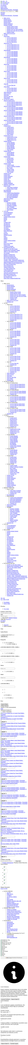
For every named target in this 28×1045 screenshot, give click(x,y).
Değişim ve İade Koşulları (13, 917)
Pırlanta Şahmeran (8, 23)
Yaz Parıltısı (7, 253)
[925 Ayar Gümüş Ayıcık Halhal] (13, 811)
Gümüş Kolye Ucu (8, 135)
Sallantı (5, 237)
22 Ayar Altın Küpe (11, 68)
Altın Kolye (7, 36)
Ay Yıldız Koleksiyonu (9, 268)
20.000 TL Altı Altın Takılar (11, 249)
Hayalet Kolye (10, 128)
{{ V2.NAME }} (10, 662)
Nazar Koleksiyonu (8, 265)
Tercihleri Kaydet (14, 1043)
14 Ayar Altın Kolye (12, 37)
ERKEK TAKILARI (9, 184)
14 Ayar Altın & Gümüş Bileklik (15, 107)
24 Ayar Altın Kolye (12, 42)
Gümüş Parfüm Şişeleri (9, 216)
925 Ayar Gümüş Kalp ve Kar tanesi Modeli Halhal (13, 853)
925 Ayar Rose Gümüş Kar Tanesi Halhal (11, 776)
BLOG (8, 931)
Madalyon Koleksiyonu (9, 256)
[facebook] (5, 868)
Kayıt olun (18, 861)
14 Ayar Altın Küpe (11, 65)
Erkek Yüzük (7, 186)
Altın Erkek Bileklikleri (12, 194)
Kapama (6, 233)
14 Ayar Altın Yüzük (12, 72)
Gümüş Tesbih (13, 515)
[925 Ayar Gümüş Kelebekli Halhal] (14, 788)
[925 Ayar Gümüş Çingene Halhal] (13, 734)
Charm (5, 232)
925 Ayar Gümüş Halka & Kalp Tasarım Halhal (12, 728)
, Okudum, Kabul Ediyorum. (14, 862)
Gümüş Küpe (7, 156)
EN (8, 2)
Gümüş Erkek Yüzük (12, 188)
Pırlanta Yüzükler (8, 25)
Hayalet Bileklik (11, 144)
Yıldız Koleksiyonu (8, 270)
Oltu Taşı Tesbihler (11, 204)
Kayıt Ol (8, 619)
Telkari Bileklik (10, 146)
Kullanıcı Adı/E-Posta (6, 611)
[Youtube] (5, 881)
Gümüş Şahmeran (8, 176)
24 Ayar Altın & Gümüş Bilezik (14, 114)
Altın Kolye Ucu (8, 43)
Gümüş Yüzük (7, 163)
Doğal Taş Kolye (14, 425)
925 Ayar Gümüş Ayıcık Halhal (8, 813)
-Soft (7, 957)
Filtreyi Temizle (4, 705)
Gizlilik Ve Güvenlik (12, 919)
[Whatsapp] (5, 884)
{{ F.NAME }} (9, 698)
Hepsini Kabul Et (15, 999)
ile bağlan (3, 620)
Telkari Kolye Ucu (11, 138)
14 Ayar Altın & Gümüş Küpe (14, 119)
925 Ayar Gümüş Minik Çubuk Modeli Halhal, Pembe (14, 746)
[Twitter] (5, 872)
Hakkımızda (10, 922)
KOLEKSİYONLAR (9, 247)
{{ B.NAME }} (10, 671)
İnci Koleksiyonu (8, 277)
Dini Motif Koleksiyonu (10, 274)
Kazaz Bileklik (10, 145)
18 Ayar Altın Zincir (12, 91)
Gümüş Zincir (7, 180)
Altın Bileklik (7, 50)
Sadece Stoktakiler (7, 711)
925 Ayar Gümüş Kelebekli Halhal (9, 790)
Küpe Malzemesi (8, 230)
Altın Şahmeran (7, 92)
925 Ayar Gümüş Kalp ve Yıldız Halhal (10, 806)
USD (3, 4)
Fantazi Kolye (10, 133)
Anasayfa (6, 625)
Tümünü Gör (13, 299)
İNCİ (8, 898)
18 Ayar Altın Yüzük (12, 74)
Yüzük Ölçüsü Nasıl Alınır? (14, 910)
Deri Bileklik (13, 444)
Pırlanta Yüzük (10, 32)
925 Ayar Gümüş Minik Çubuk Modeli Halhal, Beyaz (14, 756)
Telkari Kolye (10, 130)
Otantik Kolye (10, 131)
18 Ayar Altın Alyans (12, 81)
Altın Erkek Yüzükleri (12, 187)
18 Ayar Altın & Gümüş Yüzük (14, 121)
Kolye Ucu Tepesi (8, 243)
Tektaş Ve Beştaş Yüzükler (13, 166)
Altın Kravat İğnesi (8, 198)
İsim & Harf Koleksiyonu (10, 257)
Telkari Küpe (10, 160)
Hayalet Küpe (10, 159)
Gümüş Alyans (7, 173)
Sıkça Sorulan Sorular (12, 929)
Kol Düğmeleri (7, 190)
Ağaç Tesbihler (10, 207)
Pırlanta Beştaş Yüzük (12, 28)
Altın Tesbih (13, 517)
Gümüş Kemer (7, 181)
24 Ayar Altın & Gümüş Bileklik (15, 109)
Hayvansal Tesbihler (12, 208)
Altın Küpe (6, 64)
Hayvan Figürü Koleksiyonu (11, 258)
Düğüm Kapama (8, 235)
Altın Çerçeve (7, 93)
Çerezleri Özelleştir (5, 999)
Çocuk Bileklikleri (8, 212)
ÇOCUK (6, 211)
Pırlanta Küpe (7, 22)
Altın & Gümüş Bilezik (9, 110)
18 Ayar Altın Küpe (11, 67)
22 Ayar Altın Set (11, 85)
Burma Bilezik (10, 153)
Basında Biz (10, 924)
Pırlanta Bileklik (8, 21)
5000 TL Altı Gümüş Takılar (11, 251)
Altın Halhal (7, 98)
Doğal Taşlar (7, 244)
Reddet (17, 993)
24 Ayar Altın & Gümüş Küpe (14, 117)
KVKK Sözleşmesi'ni (7, 862)
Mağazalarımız (4, 8)
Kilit (5, 221)
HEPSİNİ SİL (4, 636)
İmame (5, 219)
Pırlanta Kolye (7, 19)
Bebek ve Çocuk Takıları (13, 906)
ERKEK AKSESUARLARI (14, 901)
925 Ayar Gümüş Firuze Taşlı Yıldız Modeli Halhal (13, 823)
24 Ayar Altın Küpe (11, 70)
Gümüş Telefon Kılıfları (9, 240)
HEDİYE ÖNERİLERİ (13, 903)
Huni (5, 236)
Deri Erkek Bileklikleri (12, 195)
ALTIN (5, 35)
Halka (5, 242)
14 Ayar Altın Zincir (12, 88)
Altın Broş (6, 95)
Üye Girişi (6, 609)
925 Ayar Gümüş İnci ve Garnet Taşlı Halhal (12, 718)
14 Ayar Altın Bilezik (12, 58)
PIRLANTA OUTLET (9, 33)
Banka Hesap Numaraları (13, 913)
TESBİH (6, 201)
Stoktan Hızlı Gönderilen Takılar (12, 250)
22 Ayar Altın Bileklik (12, 54)
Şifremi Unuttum (13, 617)
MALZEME (7, 215)
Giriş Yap (3, 619)
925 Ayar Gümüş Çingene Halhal (9, 736)
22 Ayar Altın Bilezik (12, 61)
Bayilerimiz (10, 926)
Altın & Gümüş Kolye (9, 100)
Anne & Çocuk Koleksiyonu (11, 272)
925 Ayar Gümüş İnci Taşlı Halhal (9, 797)
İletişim (8, 927)
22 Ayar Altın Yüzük (12, 75)
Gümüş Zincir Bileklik (15, 446)
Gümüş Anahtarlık (8, 183)
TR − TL (5, 1)
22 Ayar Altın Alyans (12, 82)
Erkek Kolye (7, 200)
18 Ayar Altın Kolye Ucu (13, 46)
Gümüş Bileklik (8, 141)
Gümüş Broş (7, 174)
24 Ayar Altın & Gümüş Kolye (14, 105)
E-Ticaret (10, 957)
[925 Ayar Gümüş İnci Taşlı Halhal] (13, 795)
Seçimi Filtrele (4, 704)
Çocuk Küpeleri (8, 214)
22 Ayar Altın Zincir (12, 89)
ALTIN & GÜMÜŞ (9, 99)
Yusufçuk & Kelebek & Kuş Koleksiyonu (14, 261)
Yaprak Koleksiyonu (9, 267)
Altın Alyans (7, 78)
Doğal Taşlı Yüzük (14, 472)
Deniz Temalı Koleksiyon (10, 275)
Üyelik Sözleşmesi (11, 915)
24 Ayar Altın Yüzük (12, 77)
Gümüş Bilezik (7, 151)
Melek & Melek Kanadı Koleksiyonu (13, 263)
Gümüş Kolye (7, 126)
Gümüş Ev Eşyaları (8, 246)
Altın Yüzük (7, 71)
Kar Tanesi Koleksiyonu (10, 264)
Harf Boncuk (7, 225)
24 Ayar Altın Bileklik (12, 56)
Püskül (5, 218)
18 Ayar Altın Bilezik (12, 60)
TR (4, 2)
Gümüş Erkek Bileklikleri (13, 193)
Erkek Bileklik (7, 191)
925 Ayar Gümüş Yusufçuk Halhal (9, 783)
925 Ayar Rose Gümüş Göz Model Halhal (11, 766)
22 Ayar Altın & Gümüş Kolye (14, 103)
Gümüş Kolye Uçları (12, 137)
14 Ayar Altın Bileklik (12, 51)
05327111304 (4, 888)
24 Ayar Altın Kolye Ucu (13, 49)
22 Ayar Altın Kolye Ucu (13, 47)
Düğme (5, 239)
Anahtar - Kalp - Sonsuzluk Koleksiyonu (14, 260)
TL (1, 4)
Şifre (2, 614)
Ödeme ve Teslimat (11, 909)
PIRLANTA (7, 18)
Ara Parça (6, 228)
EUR (6, 4)
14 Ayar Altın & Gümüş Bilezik (14, 112)
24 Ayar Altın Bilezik (12, 63)
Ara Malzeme (7, 226)
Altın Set (6, 84)
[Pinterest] (5, 878)
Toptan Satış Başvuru (12, 930)
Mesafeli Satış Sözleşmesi (13, 916)
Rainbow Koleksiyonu (9, 254)
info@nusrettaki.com (12, 937)
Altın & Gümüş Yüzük (9, 120)
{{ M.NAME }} (10, 680)
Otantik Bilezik (10, 155)
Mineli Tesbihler (14, 520)
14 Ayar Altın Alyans (12, 79)
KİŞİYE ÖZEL (11, 902)
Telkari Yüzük (10, 169)
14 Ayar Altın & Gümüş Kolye (14, 102)
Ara (17, 11)
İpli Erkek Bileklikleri (12, 197)
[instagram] (5, 875)
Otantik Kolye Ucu (11, 140)
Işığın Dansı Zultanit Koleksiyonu (12, 278)
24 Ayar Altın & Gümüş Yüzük (14, 123)
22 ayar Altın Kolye (12, 40)
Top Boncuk (7, 223)
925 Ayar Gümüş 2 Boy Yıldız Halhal (10, 843)
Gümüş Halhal (7, 177)
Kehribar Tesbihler (11, 202)
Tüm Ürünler (10, 134)
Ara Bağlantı (7, 229)
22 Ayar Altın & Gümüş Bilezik (14, 113)
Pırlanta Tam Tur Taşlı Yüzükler (15, 29)
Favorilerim (3, 5)
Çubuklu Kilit (7, 222)
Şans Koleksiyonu (8, 271)
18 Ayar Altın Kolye (12, 39)
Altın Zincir (6, 86)
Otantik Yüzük (10, 170)
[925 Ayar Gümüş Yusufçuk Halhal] (14, 781)
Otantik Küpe (10, 162)
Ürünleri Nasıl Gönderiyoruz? (14, 912)
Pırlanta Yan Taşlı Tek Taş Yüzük (15, 30)
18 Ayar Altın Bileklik (12, 53)
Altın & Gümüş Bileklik (10, 106)
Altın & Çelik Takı (8, 96)
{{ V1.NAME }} (10, 653)
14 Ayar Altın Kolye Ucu (13, 44)
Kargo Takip (4, 7)
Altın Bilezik (7, 57)
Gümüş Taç (6, 179)
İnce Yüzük (10, 167)
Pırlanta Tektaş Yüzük (12, 26)
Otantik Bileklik (11, 148)
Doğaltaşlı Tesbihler (12, 205)
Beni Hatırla (5, 617)
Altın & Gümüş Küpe (9, 116)
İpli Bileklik (13, 443)
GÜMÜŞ (6, 124)
